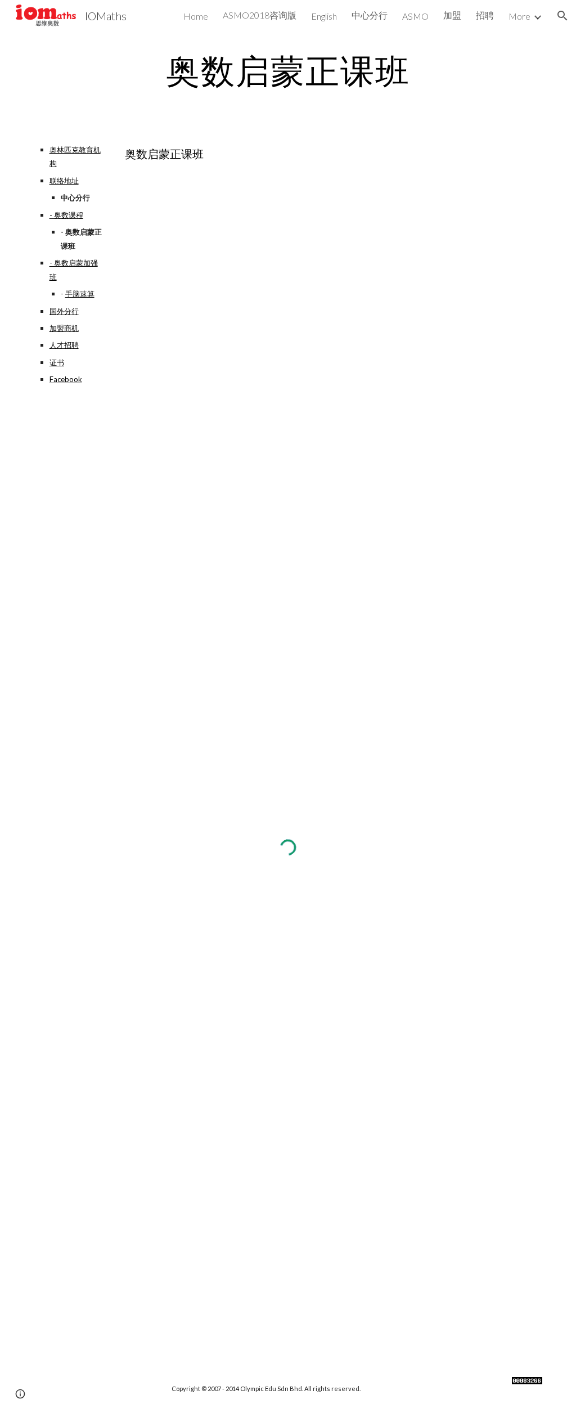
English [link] (324, 16)
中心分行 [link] (370, 15)
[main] (287, 70)
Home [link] (195, 16)
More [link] (519, 16)
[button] (562, 15)
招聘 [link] (485, 15)
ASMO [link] (415, 16)
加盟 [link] (452, 15)
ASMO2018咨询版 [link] (259, 15)
